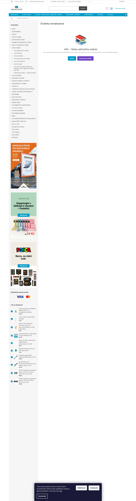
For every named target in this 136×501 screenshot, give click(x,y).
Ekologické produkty (18, 127)
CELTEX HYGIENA (16, 76)
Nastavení (42, 496)
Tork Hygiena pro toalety (21, 51)
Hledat (83, 8)
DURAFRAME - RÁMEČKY (19, 100)
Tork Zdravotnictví (19, 61)
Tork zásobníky (18, 56)
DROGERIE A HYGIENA (18, 78)
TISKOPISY (15, 86)
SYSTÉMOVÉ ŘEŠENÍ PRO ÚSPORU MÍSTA (24, 119)
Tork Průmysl (18, 53)
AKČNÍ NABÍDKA (16, 32)
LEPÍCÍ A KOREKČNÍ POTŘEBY (20, 45)
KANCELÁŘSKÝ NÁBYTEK (19, 121)
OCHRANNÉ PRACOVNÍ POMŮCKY (21, 105)
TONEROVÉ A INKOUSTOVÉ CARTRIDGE (23, 89)
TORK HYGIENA (16, 48)
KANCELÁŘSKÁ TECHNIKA (19, 84)
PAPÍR (13, 29)
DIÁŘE (13, 116)
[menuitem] (14, 14)
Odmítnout (81, 488)
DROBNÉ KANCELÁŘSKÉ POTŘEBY (22, 42)
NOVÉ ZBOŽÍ (15, 135)
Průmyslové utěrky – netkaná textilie (25, 73)
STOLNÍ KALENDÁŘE (17, 111)
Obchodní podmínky (75, 2)
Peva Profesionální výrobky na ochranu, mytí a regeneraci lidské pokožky (24, 68)
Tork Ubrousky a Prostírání (22, 59)
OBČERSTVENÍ (16, 103)
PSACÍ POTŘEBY (16, 37)
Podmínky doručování (58, 2)
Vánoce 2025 (15, 124)
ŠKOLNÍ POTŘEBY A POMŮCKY (20, 81)
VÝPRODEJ (15, 138)
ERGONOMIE (15, 94)
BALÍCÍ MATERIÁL (17, 97)
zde (61, 491)
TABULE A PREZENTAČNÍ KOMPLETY (22, 92)
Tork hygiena (16, 132)
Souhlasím (94, 488)
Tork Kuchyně (18, 64)
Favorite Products (17, 108)
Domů (72, 58)
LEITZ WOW (15, 130)
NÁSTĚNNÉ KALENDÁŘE (18, 113)
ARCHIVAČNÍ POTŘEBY (18, 40)
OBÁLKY (14, 34)
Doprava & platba (85, 58)
